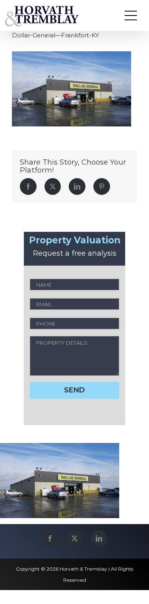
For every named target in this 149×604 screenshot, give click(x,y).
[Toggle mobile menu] (130, 15)
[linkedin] (99, 538)
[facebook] (50, 538)
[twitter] (74, 538)
